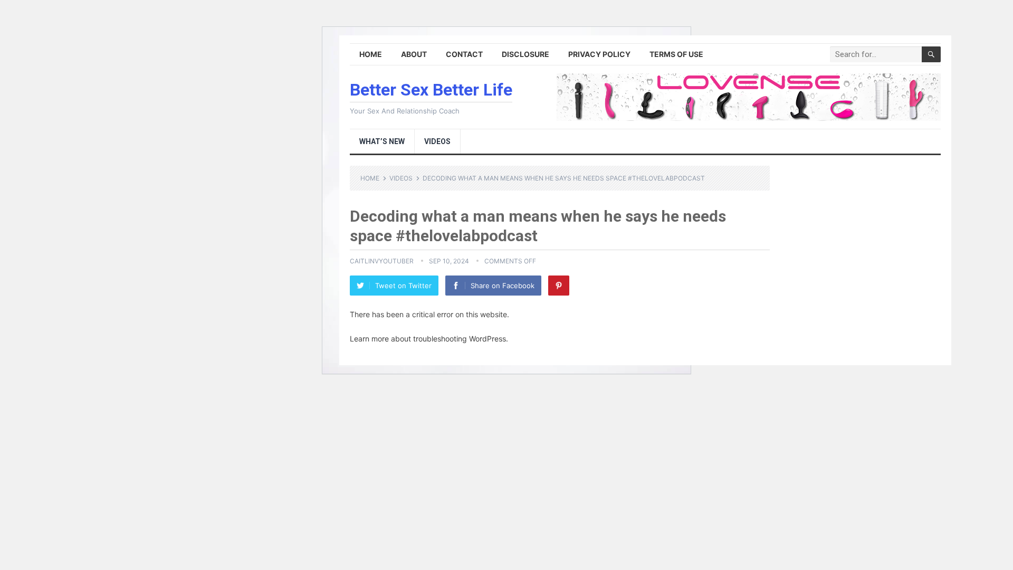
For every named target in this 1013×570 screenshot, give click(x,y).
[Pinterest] (558, 286)
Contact (464, 54)
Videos (437, 141)
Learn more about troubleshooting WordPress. (429, 338)
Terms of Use (676, 54)
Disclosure (525, 54)
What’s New (382, 141)
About (414, 54)
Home (370, 54)
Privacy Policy (599, 54)
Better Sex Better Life (431, 89)
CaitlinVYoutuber (382, 261)
